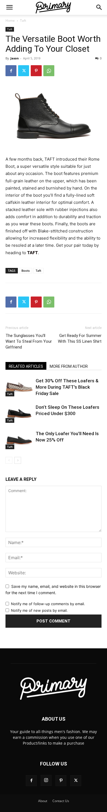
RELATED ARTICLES (26, 366)
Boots (25, 270)
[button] (9, 7)
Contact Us (60, 801)
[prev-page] (8, 460)
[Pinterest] (36, 70)
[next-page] (17, 460)
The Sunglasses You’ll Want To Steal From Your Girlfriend (28, 341)
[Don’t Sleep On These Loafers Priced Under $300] (19, 413)
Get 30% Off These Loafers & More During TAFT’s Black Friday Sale (67, 387)
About (42, 801)
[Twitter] (23, 70)
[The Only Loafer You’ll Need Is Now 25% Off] (19, 439)
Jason (14, 58)
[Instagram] (46, 780)
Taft (23, 20)
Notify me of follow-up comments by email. (48, 604)
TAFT (32, 252)
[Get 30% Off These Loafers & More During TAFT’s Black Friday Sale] (19, 387)
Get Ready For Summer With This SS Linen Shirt (80, 338)
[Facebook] (10, 70)
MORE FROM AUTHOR (69, 366)
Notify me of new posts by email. (39, 610)
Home (10, 20)
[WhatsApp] (48, 70)
